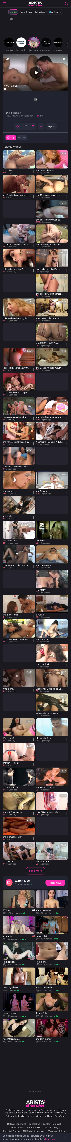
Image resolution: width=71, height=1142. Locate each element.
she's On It (8, 862)
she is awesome (10, 615)
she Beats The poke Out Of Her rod (16, 245)
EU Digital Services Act (34, 1131)
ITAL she (40, 615)
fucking (22, 137)
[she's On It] (19, 853)
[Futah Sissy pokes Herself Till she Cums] (52, 310)
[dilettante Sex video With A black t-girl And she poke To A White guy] (19, 557)
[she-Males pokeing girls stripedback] (52, 187)
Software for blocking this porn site (23, 1116)
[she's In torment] (19, 755)
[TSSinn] (19, 902)
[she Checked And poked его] (19, 187)
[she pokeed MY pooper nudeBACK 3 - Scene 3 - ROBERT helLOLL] (19, 631)
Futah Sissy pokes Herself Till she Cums (49, 318)
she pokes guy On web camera (49, 220)
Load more (35, 870)
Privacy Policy (33, 1127)
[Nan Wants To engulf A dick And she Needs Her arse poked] (52, 434)
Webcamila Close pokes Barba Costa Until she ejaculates (49, 689)
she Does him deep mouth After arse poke (49, 368)
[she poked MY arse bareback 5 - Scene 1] (52, 409)
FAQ (56, 1127)
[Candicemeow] (52, 902)
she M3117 (41, 590)
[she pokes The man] (52, 162)
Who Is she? (8, 689)
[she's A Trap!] (52, 631)
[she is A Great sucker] (19, 804)
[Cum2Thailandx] (52, 980)
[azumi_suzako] (19, 1005)
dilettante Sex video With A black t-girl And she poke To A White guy (16, 565)
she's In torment (10, 763)
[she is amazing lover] (19, 829)
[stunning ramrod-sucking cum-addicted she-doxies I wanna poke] (19, 458)
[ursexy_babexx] (19, 980)
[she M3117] (52, 582)
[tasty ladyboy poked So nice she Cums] (52, 261)
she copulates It (10, 541)
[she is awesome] (19, 606)
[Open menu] (4, 4)
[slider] (35, 89)
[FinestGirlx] (52, 1005)
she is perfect (42, 664)
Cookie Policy (17, 1127)
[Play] (35, 73)
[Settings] (64, 59)
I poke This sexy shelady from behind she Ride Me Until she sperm (16, 368)
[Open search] (66, 4)
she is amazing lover (12, 837)
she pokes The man (45, 171)
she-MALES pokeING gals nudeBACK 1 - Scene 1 (16, 442)
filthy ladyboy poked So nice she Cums (16, 269)
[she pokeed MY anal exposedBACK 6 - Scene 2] (19, 384)
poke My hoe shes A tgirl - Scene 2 (16, 318)
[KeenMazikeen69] (19, 1031)
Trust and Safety (56, 1131)
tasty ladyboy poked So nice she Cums (49, 269)
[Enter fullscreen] (64, 86)
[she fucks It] (52, 483)
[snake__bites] (52, 928)
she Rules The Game (45, 788)
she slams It (8, 491)
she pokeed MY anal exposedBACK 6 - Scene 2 (16, 393)
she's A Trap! (42, 640)
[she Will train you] (19, 779)
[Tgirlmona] (52, 954)
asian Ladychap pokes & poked (49, 713)
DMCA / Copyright (16, 1123)
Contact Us (34, 1123)
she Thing (40, 541)
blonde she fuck (43, 738)
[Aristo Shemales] (35, 3)
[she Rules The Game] (52, 779)
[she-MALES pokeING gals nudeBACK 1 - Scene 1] (19, 434)
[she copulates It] (19, 532)
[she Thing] (52, 532)
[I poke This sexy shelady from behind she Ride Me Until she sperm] (19, 360)
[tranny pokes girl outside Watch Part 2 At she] (19, 409)
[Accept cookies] (65, 1137)
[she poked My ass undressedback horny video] (52, 285)
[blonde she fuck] (52, 730)
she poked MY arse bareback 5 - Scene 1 (49, 417)
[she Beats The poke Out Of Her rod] (19, 236)
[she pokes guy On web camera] (52, 211)
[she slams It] (19, 483)
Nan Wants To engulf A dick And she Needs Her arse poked (49, 442)
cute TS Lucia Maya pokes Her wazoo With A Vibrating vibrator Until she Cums (49, 812)
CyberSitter (59, 1116)
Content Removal (52, 1123)
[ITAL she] (52, 606)
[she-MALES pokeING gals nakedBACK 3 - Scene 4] (52, 335)
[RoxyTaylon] (19, 954)
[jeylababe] (19, 928)
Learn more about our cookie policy (49, 1112)
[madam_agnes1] (52, 1031)
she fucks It (41, 491)
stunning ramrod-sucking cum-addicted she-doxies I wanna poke (16, 467)
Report (51, 126)
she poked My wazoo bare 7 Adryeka (49, 245)
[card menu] (34, 172)
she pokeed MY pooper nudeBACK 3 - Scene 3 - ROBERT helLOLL (16, 640)
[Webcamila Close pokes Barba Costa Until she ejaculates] (52, 680)
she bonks (7, 516)
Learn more (51, 1138)
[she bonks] (19, 508)
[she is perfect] (52, 656)
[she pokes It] (19, 162)
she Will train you (11, 788)
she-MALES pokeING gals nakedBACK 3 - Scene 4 (49, 343)
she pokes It (8, 171)
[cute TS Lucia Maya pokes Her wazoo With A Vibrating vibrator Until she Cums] (52, 804)
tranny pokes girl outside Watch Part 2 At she (16, 417)
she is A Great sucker (13, 812)
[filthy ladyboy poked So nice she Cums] (19, 261)
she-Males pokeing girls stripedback (49, 195)
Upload (47, 1127)
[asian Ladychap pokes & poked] (52, 705)
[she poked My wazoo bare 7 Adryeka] (52, 236)
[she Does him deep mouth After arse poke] (52, 360)
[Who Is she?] (19, 680)
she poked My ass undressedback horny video (49, 294)
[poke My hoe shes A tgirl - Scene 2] (19, 310)
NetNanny (48, 1116)
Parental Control (11, 1131)
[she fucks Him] (52, 853)
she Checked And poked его (16, 195)
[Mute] (7, 59)
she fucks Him (42, 862)
